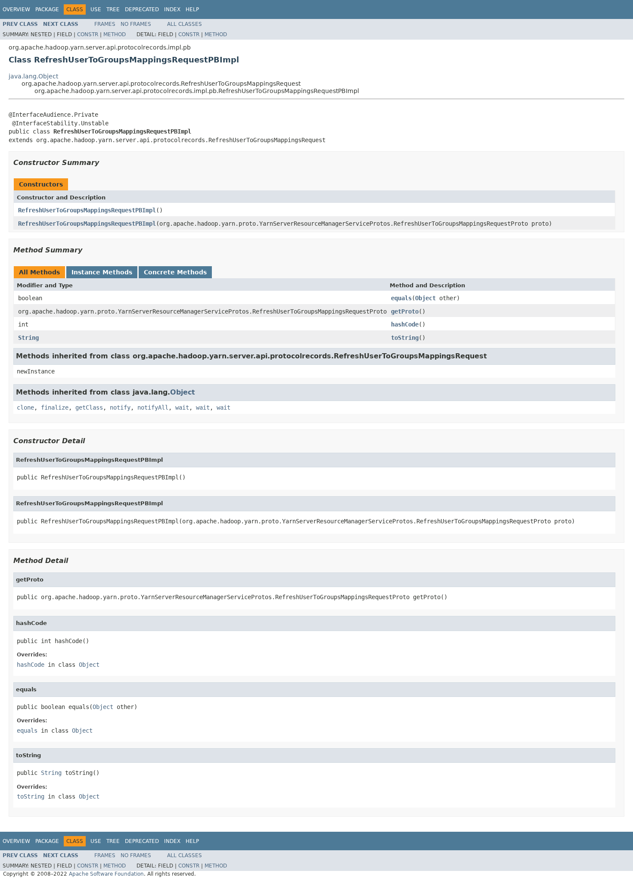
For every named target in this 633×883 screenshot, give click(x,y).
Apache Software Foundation (106, 874)
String (28, 337)
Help (192, 9)
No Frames (136, 24)
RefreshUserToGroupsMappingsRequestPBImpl (87, 210)
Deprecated (142, 9)
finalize (54, 407)
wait (182, 407)
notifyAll (152, 407)
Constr (87, 34)
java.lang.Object (33, 76)
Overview (16, 9)
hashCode (405, 324)
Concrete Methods (175, 272)
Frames (104, 24)
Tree (113, 9)
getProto (405, 311)
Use (95, 9)
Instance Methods (101, 272)
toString (405, 337)
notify (120, 407)
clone (25, 407)
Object (425, 298)
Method (114, 34)
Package (47, 9)
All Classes (184, 24)
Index (172, 9)
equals (401, 298)
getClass (89, 407)
